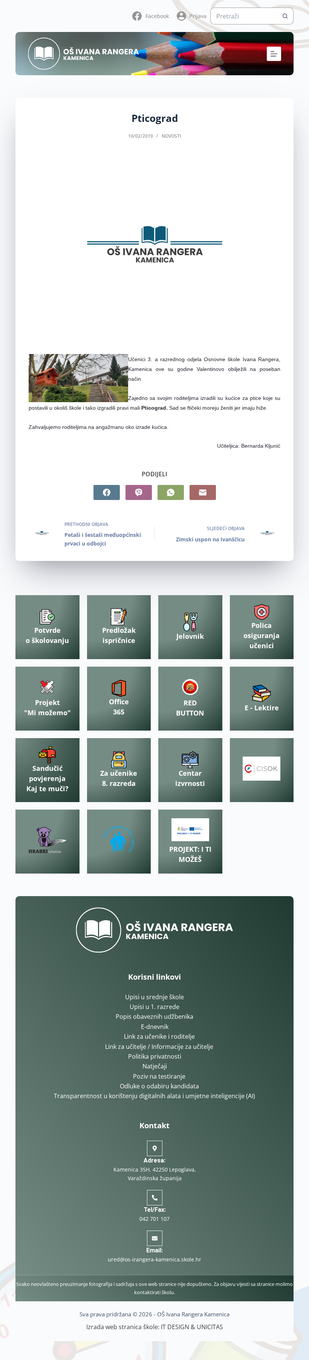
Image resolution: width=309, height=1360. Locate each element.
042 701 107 (154, 1218)
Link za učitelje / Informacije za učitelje (159, 1046)
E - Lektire (262, 707)
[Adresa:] (154, 1148)
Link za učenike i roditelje (159, 1036)
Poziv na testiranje (159, 1076)
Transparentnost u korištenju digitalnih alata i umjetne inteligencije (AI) (154, 1096)
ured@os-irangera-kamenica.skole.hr (154, 1259)
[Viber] (138, 492)
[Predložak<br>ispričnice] (118, 616)
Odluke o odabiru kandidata (159, 1086)
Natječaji (154, 1066)
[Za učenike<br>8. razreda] (118, 759)
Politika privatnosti (154, 1056)
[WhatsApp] (171, 492)
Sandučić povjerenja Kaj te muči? (47, 778)
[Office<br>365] (118, 688)
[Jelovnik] (190, 621)
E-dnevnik (154, 1027)
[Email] (203, 492)
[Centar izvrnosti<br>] (190, 759)
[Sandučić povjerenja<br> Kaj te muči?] (47, 754)
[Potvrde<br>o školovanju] (47, 616)
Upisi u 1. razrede (154, 1007)
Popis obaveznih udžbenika (154, 1016)
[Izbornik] (274, 54)
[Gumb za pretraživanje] (285, 16)
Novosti (171, 136)
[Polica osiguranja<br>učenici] (261, 611)
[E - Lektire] (261, 693)
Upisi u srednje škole (154, 997)
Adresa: (154, 1160)
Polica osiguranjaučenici (261, 635)
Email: (154, 1250)
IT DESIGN (175, 1327)
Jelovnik (190, 636)
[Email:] (154, 1238)
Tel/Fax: (155, 1209)
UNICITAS (210, 1327)
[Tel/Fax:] (154, 1197)
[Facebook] (106, 492)
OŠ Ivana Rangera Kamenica (193, 1314)
